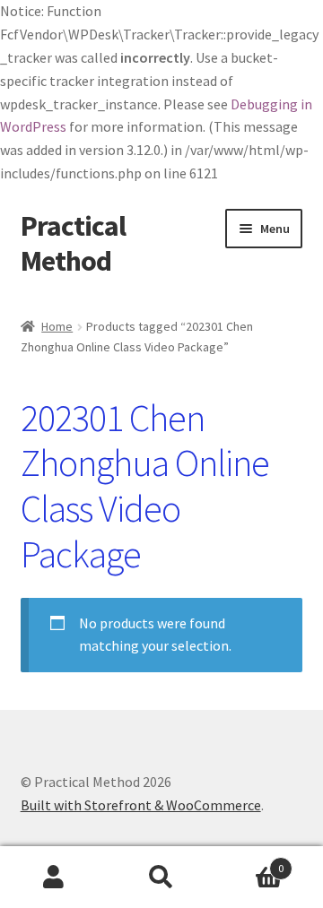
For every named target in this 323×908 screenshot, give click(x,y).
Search (161, 877)
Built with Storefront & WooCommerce (141, 805)
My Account (54, 877)
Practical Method (73, 243)
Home (57, 326)
